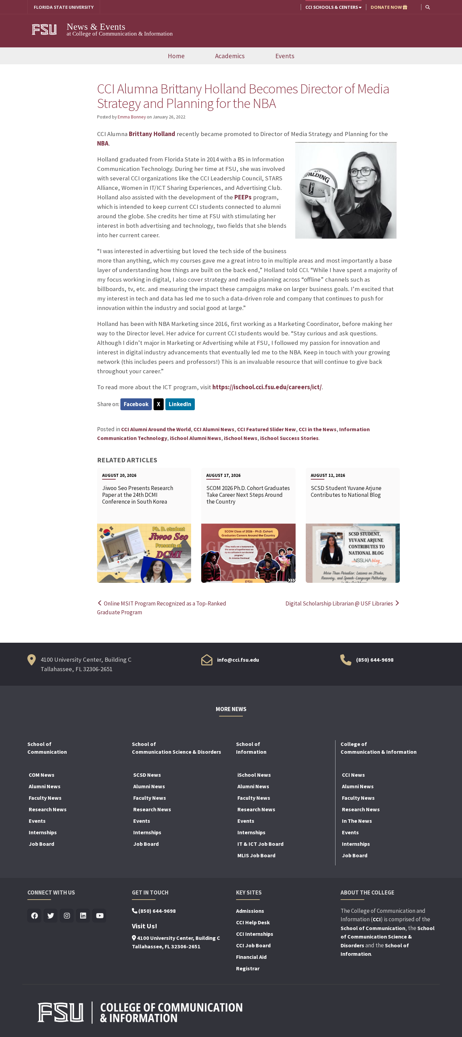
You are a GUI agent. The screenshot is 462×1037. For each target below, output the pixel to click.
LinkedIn (180, 404)
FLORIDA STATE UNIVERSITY (64, 7)
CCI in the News (318, 429)
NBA (103, 143)
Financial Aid (251, 956)
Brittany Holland (152, 134)
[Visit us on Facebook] (34, 916)
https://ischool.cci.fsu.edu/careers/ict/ (267, 387)
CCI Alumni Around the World (156, 429)
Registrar (247, 968)
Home (176, 56)
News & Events (96, 27)
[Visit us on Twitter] (50, 916)
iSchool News (240, 438)
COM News (41, 774)
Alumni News (45, 786)
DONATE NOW (387, 7)
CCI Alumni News (213, 429)
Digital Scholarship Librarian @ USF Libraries (339, 603)
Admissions (250, 910)
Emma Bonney (132, 117)
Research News (48, 809)
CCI (377, 919)
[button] (427, 7)
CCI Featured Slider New (266, 429)
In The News (357, 820)
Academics (230, 56)
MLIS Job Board (256, 855)
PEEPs (243, 197)
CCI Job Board (253, 945)
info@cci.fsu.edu (238, 659)
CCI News (353, 774)
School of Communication (373, 928)
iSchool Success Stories (289, 438)
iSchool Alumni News (195, 438)
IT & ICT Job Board (260, 843)
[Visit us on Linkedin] (83, 916)
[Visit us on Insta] (67, 916)
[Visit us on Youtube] (99, 916)
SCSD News (147, 774)
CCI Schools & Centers (332, 7)
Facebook (136, 404)
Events (284, 56)
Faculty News (45, 797)
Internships (43, 832)
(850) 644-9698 (375, 659)
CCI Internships (254, 933)
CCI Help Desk (253, 922)
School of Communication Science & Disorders (388, 937)
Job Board (41, 843)
